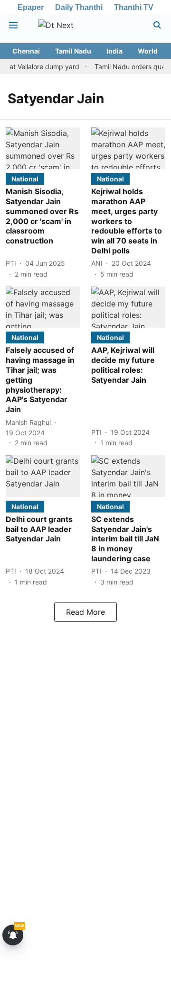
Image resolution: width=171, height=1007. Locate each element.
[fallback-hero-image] (43, 148)
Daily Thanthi (79, 7)
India (114, 51)
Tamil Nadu (73, 51)
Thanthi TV (133, 7)
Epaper (31, 7)
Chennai (26, 51)
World (148, 51)
